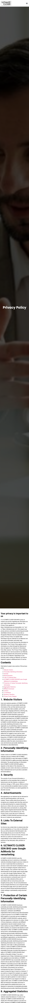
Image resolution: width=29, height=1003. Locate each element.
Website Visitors (8, 670)
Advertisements (8, 675)
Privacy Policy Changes (10, 696)
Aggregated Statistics (10, 687)
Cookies (6, 690)
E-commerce (7, 692)
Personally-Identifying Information (13, 672)
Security (6, 673)
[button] (27, 3)
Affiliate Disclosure (9, 689)
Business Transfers (9, 694)
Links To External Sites (10, 677)
